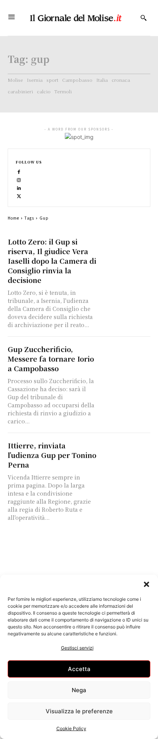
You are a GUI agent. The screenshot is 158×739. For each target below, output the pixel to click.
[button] (146, 584)
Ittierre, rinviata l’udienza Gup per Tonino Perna (52, 455)
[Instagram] (19, 179)
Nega (79, 690)
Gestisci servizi (77, 648)
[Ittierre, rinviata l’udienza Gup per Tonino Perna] (125, 453)
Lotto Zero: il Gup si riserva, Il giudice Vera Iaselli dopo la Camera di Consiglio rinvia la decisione (52, 260)
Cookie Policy (71, 728)
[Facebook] (19, 171)
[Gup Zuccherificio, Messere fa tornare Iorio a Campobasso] (125, 356)
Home (13, 218)
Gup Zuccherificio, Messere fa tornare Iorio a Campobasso (51, 358)
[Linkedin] (19, 187)
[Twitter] (19, 195)
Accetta (79, 669)
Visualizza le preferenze (79, 711)
